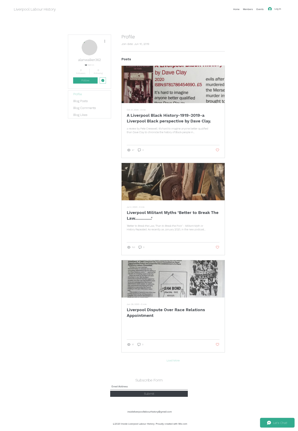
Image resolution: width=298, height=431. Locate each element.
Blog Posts (80, 101)
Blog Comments (84, 108)
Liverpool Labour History (35, 9)
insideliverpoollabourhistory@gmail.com (149, 411)
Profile (77, 94)
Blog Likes (80, 115)
